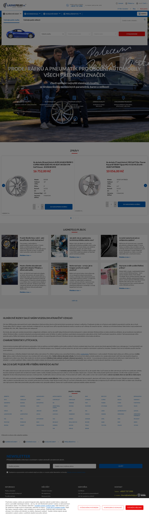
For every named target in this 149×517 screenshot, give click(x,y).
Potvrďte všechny (134, 507)
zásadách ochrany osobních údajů (45, 505)
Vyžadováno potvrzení (89, 507)
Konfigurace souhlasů (113, 507)
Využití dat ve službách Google (55, 507)
